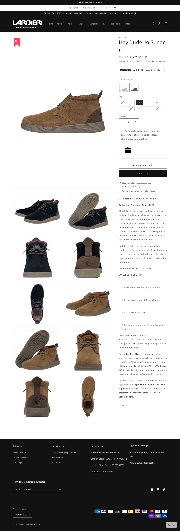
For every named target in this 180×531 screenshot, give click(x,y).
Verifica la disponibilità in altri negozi (139, 191)
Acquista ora (143, 173)
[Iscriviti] (60, 489)
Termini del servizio (21, 457)
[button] (60, 24)
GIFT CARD (56, 462)
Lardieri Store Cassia (101, 465)
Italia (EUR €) (21, 514)
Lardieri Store (23, 525)
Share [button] (124, 405)
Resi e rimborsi (58, 457)
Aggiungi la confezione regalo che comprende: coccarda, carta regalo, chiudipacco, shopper (140, 135)
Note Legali (18, 462)
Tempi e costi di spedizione (64, 452)
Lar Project (96, 471)
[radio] (123, 87)
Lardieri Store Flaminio (102, 458)
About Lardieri (19, 452)
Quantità (122, 116)
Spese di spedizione (140, 61)
